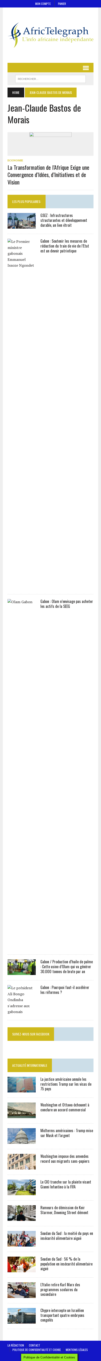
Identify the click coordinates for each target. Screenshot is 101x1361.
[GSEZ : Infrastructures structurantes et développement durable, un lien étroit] (22, 225)
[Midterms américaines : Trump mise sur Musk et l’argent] (22, 1140)
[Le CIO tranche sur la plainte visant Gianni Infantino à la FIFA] (22, 1191)
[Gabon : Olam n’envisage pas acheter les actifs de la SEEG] (22, 946)
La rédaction (16, 1345)
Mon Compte (43, 4)
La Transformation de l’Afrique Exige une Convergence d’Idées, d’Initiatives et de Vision (48, 174)
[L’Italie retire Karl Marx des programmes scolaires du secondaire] (22, 1294)
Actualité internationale (29, 1065)
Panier (62, 4)
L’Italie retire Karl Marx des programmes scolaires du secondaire (60, 1289)
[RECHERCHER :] (50, 78)
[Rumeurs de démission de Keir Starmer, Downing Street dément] (22, 1217)
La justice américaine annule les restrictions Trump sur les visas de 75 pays (65, 1084)
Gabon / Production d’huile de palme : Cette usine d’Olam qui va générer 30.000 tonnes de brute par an (66, 966)
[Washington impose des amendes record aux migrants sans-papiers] (22, 1166)
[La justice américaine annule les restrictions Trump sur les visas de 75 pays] (22, 1089)
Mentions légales (77, 1350)
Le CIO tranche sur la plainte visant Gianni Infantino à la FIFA (65, 1184)
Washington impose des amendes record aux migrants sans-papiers (64, 1158)
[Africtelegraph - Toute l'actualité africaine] (50, 35)
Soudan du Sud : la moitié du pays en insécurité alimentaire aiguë (66, 1235)
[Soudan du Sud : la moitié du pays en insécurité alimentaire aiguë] (22, 1243)
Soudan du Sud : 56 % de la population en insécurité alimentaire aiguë (66, 1264)
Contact (34, 1345)
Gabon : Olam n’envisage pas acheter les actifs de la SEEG (66, 604)
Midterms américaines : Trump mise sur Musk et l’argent (66, 1133)
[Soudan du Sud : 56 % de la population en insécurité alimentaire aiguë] (22, 1269)
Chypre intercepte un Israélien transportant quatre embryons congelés (62, 1315)
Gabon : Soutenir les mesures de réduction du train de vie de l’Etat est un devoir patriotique (64, 246)
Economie (15, 160)
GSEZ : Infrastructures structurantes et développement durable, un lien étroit (63, 220)
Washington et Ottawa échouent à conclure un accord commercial (64, 1107)
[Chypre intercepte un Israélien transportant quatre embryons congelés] (22, 1320)
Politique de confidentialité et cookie (36, 1350)
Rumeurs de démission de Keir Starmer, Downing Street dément (64, 1210)
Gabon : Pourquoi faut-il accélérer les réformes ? (64, 990)
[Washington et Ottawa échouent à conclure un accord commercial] (22, 1114)
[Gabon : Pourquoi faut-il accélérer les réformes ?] (22, 1011)
